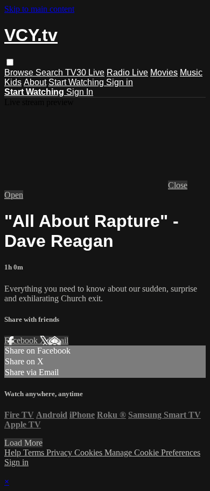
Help (13, 452)
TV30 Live (84, 72)
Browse (20, 72)
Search (50, 72)
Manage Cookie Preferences (152, 452)
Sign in (119, 82)
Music (191, 72)
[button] (9, 62)
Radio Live (127, 72)
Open (13, 194)
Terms (34, 452)
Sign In (79, 91)
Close (177, 185)
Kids (13, 82)
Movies (164, 72)
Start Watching (77, 82)
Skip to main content (39, 8)
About (35, 82)
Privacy (60, 452)
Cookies (89, 452)
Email (58, 340)
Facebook (22, 340)
